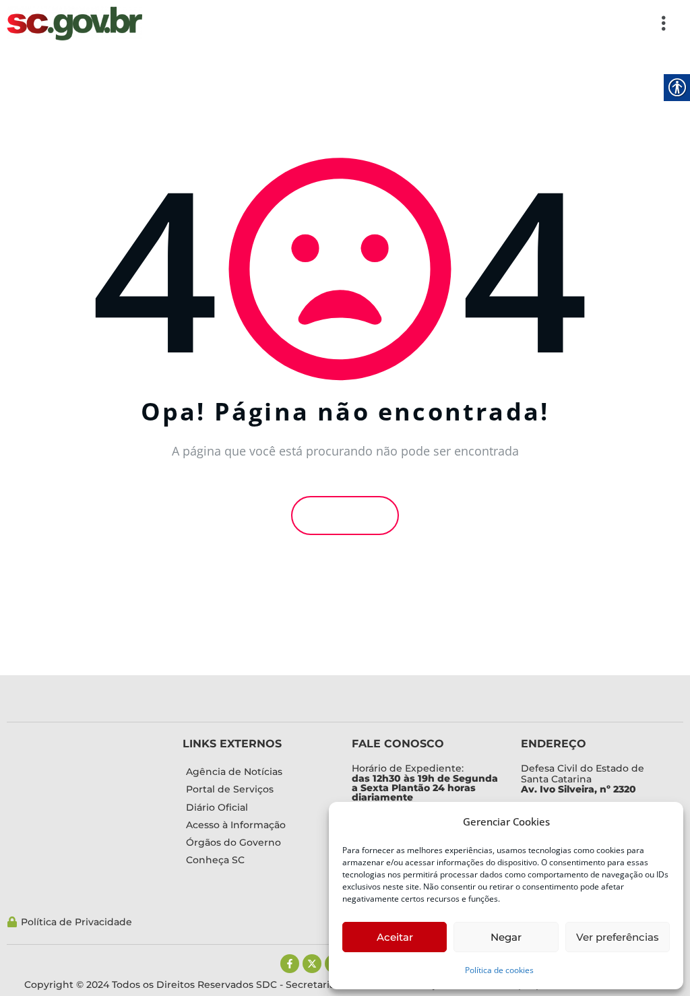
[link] (74, 23)
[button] (413, 23)
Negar (506, 937)
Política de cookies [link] (499, 970)
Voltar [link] (349, 515)
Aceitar (395, 937)
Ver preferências (617, 937)
